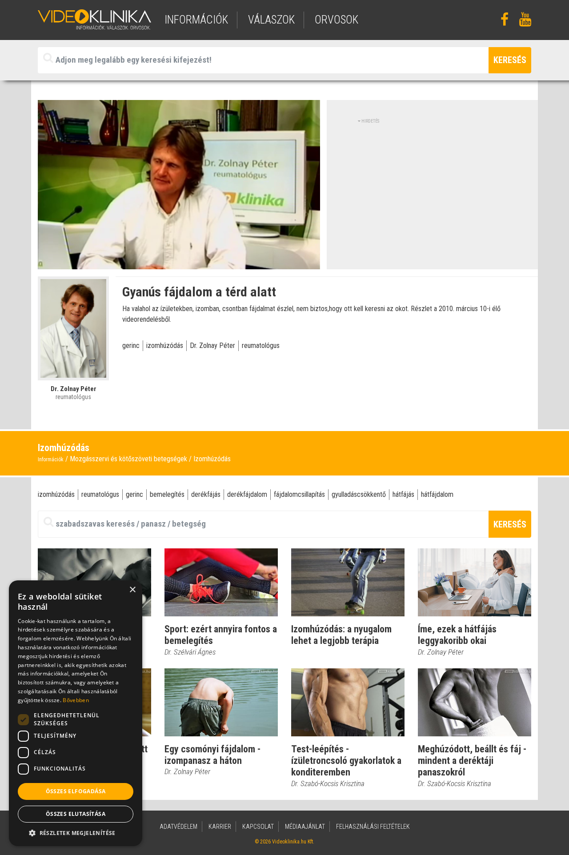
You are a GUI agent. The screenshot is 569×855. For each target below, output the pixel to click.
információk (196, 19)
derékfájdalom (247, 494)
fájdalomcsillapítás (299, 494)
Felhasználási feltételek (373, 826)
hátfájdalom (437, 494)
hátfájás (403, 494)
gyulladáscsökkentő (359, 494)
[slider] (178, 263)
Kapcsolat (258, 826)
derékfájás (205, 494)
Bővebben (75, 700)
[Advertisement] (432, 186)
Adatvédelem (178, 826)
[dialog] (75, 713)
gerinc (131, 345)
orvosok (336, 19)
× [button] (132, 590)
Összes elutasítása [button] (75, 814)
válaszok (271, 19)
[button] (75, 832)
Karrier (219, 826)
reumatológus (261, 345)
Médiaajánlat (305, 826)
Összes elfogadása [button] (76, 791)
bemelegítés (167, 494)
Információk (51, 459)
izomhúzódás (164, 345)
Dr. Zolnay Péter (212, 345)
